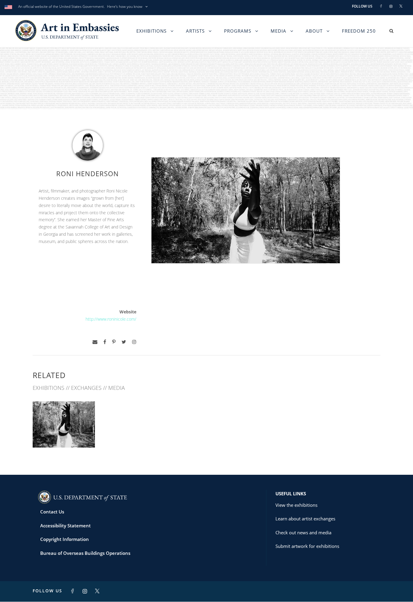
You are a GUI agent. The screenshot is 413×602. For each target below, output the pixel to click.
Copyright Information (64, 539)
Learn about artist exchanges (305, 519)
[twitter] (124, 342)
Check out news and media (303, 532)
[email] (95, 342)
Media (278, 31)
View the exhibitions (296, 505)
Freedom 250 (359, 31)
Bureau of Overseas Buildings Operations (85, 553)
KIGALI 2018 (63, 434)
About (314, 31)
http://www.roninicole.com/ (111, 319)
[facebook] (104, 342)
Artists (195, 31)
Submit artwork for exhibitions (307, 546)
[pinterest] (113, 342)
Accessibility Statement (65, 526)
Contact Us (52, 512)
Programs (237, 31)
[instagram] (134, 342)
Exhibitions (151, 31)
